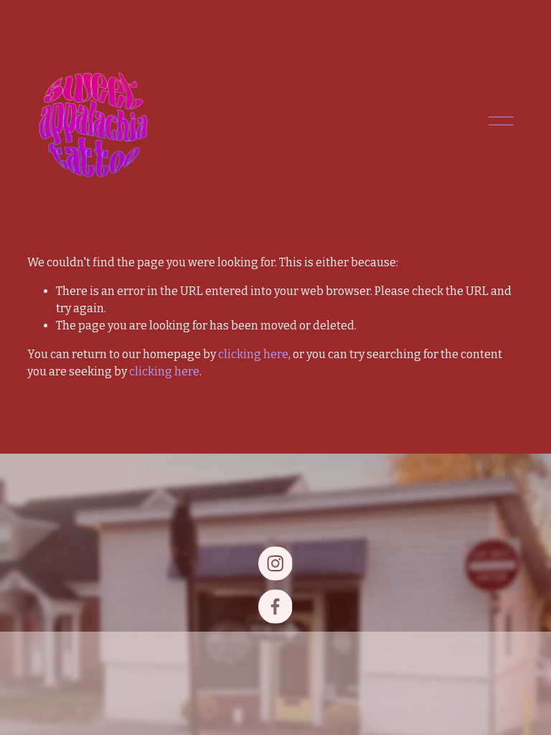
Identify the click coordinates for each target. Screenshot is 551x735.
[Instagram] (275, 563)
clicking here (253, 354)
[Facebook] (275, 606)
